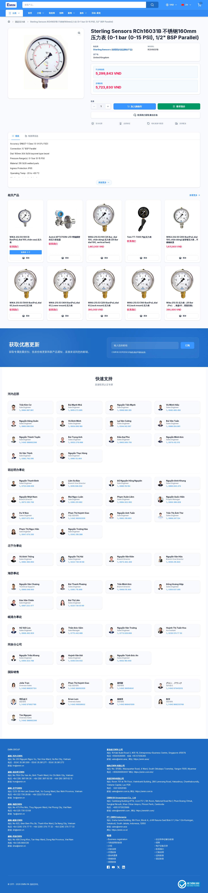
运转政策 (160, 855)
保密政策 (112, 862)
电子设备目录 (162, 846)
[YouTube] (113, 867)
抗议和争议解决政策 (165, 839)
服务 (82, 13)
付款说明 (112, 849)
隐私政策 (142, 352)
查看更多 (193, 195)
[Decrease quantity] (94, 106)
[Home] (9, 21)
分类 (14, 13)
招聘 (61, 13)
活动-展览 (96, 13)
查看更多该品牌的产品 (122, 49)
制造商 (52, 13)
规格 (17, 136)
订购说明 (160, 852)
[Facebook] (108, 867)
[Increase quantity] (108, 106)
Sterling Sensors (102, 49)
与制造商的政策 (115, 842)
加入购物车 (136, 106)
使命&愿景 (112, 855)
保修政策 (112, 858)
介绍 (39, 13)
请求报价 (180, 106)
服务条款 (133, 352)
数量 (92, 101)
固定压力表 (20, 21)
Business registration (117, 839)
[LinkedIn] (123, 867)
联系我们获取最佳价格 (147, 115)
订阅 (187, 345)
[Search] (152, 5)
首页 (30, 13)
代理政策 (112, 852)
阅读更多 (102, 182)
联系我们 (160, 849)
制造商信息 (33, 136)
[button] (46, 63)
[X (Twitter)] (118, 867)
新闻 (70, 13)
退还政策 (160, 858)
